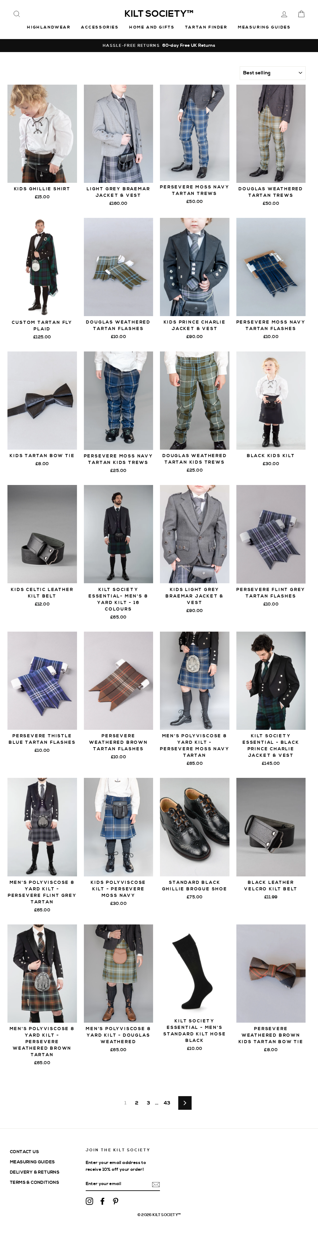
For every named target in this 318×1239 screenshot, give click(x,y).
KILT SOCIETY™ (159, 14)
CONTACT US (24, 1151)
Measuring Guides (264, 27)
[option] (159, 45)
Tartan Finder (206, 27)
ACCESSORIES (100, 27)
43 (167, 1103)
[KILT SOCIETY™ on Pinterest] (115, 1201)
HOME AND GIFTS (152, 27)
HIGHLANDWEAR (48, 27)
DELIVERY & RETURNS (34, 1172)
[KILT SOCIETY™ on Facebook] (102, 1201)
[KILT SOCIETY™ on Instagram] (89, 1201)
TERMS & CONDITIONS (34, 1182)
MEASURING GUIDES (32, 1162)
